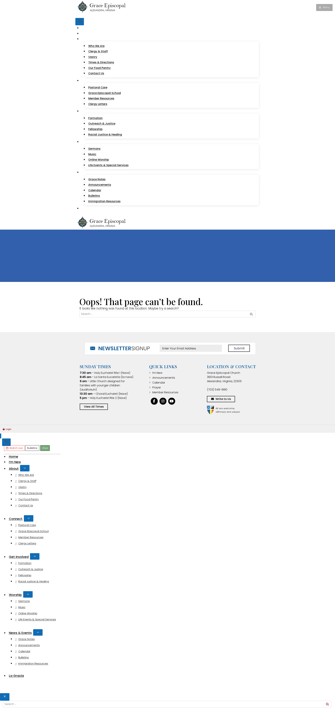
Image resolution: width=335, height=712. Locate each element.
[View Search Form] (79, 21)
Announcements (99, 185)
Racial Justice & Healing (105, 134)
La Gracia (90, 208)
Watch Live (88, 15)
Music (92, 154)
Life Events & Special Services (108, 165)
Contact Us (96, 73)
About (14, 468)
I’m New (89, 33)
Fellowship (95, 129)
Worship (15, 595)
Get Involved (19, 557)
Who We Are (96, 46)
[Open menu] (324, 7)
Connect (16, 519)
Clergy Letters (97, 104)
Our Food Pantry (99, 68)
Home (88, 28)
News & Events (20, 633)
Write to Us (223, 399)
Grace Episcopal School (104, 93)
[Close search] (4, 697)
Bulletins (103, 15)
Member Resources (101, 98)
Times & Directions (101, 62)
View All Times (94, 407)
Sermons (94, 148)
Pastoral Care (97, 87)
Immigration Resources (104, 201)
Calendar (94, 190)
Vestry (92, 57)
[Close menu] (0, 435)
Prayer (156, 387)
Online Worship (98, 159)
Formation (95, 118)
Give (113, 15)
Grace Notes (97, 179)
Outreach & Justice (101, 123)
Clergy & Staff (98, 51)
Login (8, 429)
